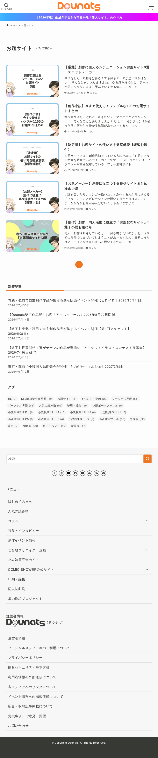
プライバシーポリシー (25, 657)
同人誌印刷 (16, 588)
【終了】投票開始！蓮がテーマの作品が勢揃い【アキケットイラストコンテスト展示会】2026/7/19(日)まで (77, 352)
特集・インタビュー (23, 530)
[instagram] (61, 473)
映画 (13, 426)
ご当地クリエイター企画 (27, 550)
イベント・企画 (94, 399)
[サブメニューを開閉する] (147, 521)
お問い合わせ (18, 725)
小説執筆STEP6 (51, 419)
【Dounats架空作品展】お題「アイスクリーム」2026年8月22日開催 (61, 316)
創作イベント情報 (22, 540)
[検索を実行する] (147, 458)
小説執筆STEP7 (81, 419)
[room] (75, 473)
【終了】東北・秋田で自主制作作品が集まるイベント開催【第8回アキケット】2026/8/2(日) (69, 333)
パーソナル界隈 (21, 405)
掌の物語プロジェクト (25, 598)
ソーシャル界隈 (125, 399)
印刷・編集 (77, 405)
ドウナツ (55, 622)
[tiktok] (68, 473)
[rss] (96, 473)
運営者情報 (16, 638)
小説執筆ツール (112, 419)
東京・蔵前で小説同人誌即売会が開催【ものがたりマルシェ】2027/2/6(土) (66, 368)
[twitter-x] (54, 473)
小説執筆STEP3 (83, 412)
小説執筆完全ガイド (23, 559)
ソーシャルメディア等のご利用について (39, 647)
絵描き (78, 426)
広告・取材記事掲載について (30, 706)
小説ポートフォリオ (107, 405)
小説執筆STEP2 (51, 412)
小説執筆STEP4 (113, 412)
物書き (30, 426)
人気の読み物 (50, 405)
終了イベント (54, 426)
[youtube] (82, 473)
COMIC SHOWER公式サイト (31, 569)
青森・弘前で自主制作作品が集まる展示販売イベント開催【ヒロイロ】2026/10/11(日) (75, 302)
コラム (13, 520)
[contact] (103, 473)
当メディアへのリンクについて (32, 686)
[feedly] (89, 473)
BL (12, 399)
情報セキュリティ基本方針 (29, 667)
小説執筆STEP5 (21, 419)
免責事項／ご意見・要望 (27, 715)
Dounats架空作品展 (37, 399)
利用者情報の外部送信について (32, 677)
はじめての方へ (20, 501)
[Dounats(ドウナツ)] (79, 6)
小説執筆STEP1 (21, 412)
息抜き (137, 419)
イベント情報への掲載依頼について (35, 696)
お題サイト (66, 399)
